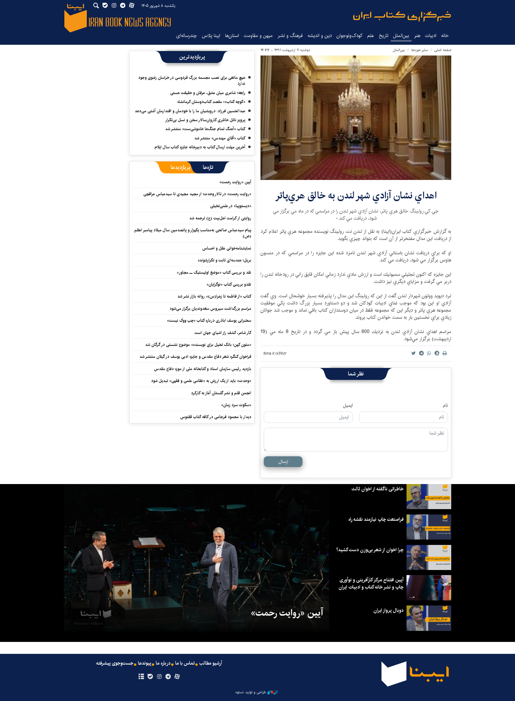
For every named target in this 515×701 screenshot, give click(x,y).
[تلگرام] (168, 676)
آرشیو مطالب (210, 663)
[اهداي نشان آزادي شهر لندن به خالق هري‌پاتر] (355, 118)
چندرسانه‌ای (186, 36)
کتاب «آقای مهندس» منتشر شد (219, 138)
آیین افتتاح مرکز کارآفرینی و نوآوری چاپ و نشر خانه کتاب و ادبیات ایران (371, 583)
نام (445, 405)
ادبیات (430, 36)
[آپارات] (177, 676)
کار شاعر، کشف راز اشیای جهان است (223, 332)
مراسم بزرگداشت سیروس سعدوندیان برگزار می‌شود (210, 308)
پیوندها (144, 663)
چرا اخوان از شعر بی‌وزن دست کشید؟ (370, 550)
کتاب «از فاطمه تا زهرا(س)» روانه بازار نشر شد (214, 296)
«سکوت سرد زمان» (236, 405)
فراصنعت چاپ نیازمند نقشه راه (376, 519)
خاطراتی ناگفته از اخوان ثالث (377, 489)
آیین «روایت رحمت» (235, 182)
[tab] (208, 167)
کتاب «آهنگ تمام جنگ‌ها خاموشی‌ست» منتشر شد (205, 129)
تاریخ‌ (383, 36)
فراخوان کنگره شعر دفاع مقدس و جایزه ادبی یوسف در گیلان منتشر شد (195, 356)
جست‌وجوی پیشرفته (114, 663)
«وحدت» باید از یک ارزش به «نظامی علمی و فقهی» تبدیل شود (201, 381)
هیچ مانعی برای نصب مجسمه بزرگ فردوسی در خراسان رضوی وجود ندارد (191, 80)
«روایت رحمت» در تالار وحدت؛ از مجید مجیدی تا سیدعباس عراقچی (197, 194)
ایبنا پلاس (211, 36)
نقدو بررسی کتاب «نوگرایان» (229, 284)
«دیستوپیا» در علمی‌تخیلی (230, 206)
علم (370, 36)
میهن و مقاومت (258, 36)
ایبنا (402, 16)
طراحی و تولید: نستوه (250, 692)
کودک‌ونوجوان (349, 36)
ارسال (283, 461)
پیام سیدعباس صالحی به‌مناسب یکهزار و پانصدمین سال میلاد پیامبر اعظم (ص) (192, 233)
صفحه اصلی (442, 50)
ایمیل (348, 405)
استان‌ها (232, 36)
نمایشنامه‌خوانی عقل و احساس (226, 248)
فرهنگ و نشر (290, 36)
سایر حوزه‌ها (419, 50)
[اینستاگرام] (159, 676)
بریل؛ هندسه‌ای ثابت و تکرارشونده (224, 260)
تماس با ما (185, 663)
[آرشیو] (141, 676)
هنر (417, 36)
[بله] (150, 676)
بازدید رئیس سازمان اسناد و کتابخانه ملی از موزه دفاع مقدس (202, 369)
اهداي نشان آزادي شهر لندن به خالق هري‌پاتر (356, 196)
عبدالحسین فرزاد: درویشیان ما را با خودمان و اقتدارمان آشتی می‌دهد (190, 111)
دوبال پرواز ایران (388, 610)
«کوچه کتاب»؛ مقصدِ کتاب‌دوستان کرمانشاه (211, 101)
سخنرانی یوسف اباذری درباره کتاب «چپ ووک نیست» (209, 320)
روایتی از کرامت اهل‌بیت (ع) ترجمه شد (220, 218)
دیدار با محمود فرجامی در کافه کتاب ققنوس (215, 417)
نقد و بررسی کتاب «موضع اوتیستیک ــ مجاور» (214, 272)
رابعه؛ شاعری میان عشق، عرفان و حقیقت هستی (207, 93)
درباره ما (163, 663)
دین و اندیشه (320, 36)
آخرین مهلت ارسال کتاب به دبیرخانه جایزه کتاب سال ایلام (200, 147)
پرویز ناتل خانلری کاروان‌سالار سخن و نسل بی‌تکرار (205, 120)
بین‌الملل (401, 36)
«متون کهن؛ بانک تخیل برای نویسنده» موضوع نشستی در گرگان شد (198, 344)
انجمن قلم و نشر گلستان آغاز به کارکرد (221, 393)
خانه (445, 36)
